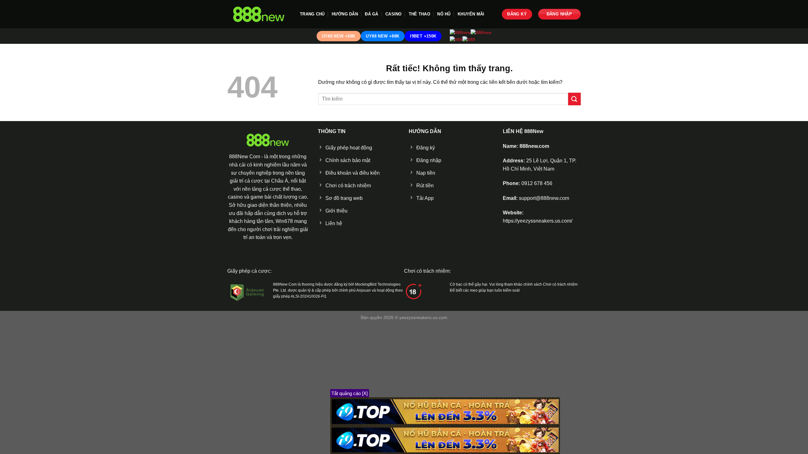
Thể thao (419, 14)
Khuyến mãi (471, 14)
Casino (393, 14)
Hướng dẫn (345, 14)
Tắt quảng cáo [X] (349, 393)
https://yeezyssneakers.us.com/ (537, 221)
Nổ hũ (443, 14)
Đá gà (371, 14)
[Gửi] (574, 99)
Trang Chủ (312, 14)
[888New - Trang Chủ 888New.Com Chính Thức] (258, 14)
